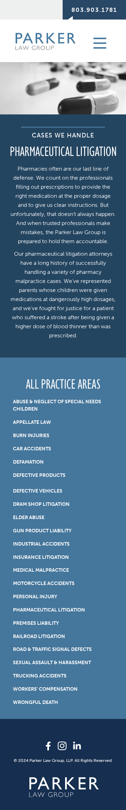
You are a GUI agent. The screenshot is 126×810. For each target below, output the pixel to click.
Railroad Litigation (39, 636)
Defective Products (39, 475)
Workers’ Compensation (45, 689)
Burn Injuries (31, 435)
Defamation (28, 462)
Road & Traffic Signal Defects (52, 649)
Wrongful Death (35, 702)
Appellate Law (32, 422)
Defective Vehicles (37, 491)
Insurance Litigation (41, 557)
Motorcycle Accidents (44, 583)
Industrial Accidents (41, 544)
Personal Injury (35, 597)
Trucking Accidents (39, 676)
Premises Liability (36, 623)
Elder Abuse (28, 517)
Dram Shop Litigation (41, 504)
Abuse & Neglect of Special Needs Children (57, 405)
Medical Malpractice (41, 570)
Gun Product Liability (42, 531)
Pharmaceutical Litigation (49, 610)
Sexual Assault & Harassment (52, 663)
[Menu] (92, 42)
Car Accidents (32, 449)
